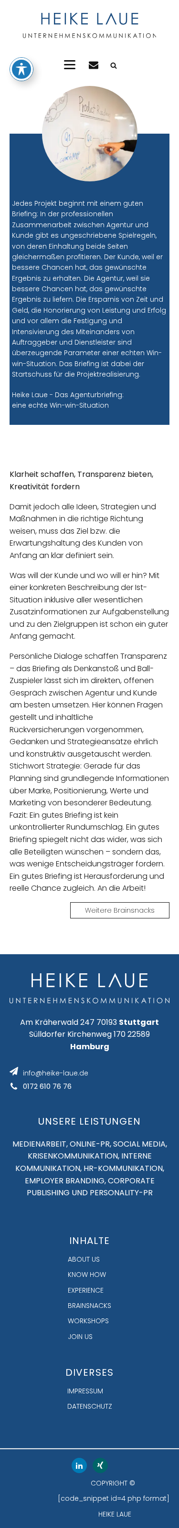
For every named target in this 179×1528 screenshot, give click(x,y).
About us (84, 1259)
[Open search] (113, 65)
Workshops (88, 1321)
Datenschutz (89, 1406)
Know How (87, 1274)
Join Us (80, 1336)
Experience (86, 1290)
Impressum (85, 1391)
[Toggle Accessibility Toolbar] (21, 69)
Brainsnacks (89, 1305)
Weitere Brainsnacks (120, 910)
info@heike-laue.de (55, 1073)
